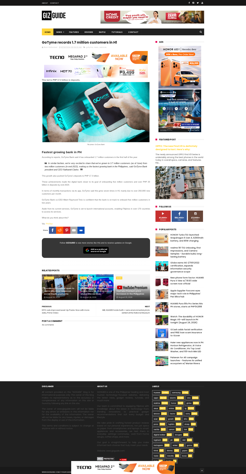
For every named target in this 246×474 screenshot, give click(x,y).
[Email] (73, 230)
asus (156, 408)
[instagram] (193, 3)
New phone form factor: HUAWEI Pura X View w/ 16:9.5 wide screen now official (187, 280)
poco (156, 424)
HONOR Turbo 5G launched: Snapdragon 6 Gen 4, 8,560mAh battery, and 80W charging (186, 237)
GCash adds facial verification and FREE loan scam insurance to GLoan (186, 332)
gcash (171, 419)
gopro (184, 450)
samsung (176, 392)
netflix (156, 429)
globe (83, 278)
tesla (156, 456)
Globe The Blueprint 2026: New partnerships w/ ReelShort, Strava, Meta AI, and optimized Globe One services (96, 289)
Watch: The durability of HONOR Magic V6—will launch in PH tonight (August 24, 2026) (186, 319)
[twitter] (198, 3)
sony (188, 413)
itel (185, 429)
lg (185, 408)
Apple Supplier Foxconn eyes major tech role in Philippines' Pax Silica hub (185, 293)
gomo (189, 445)
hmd (156, 450)
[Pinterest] (66, 230)
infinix (171, 408)
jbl (172, 440)
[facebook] (189, 3)
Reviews (89, 32)
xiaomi (173, 398)
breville (170, 456)
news (96, 47)
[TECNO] (123, 467)
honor (173, 403)
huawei (157, 392)
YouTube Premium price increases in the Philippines (130, 292)
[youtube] (202, 3)
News (59, 32)
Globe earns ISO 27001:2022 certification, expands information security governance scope (184, 267)
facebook (49, 278)
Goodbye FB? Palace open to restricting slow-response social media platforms (59, 291)
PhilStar (49, 224)
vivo (189, 398)
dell (183, 440)
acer (156, 419)
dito (185, 419)
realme (157, 403)
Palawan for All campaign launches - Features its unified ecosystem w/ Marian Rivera (186, 360)
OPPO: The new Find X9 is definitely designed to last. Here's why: (176, 147)
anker (175, 445)
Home (48, 32)
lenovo (157, 413)
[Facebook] (52, 230)
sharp (186, 424)
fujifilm (171, 424)
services (102, 47)
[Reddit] (59, 230)
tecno (172, 413)
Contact (54, 3)
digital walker (159, 435)
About (45, 3)
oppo (156, 398)
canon (171, 429)
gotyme (89, 47)
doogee (178, 435)
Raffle (102, 32)
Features (74, 32)
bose (184, 456)
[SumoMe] (81, 230)
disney (170, 450)
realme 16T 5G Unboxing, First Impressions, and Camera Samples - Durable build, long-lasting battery (186, 252)
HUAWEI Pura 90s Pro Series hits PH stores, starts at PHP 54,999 (186, 305)
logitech (157, 440)
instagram (158, 445)
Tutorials (117, 32)
